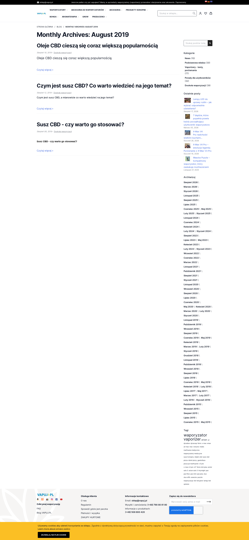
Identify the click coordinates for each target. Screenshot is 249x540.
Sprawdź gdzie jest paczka (94, 509)
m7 (195, 467)
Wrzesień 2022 (191, 253)
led (195, 481)
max (191, 447)
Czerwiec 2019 (191, 337)
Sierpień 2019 (190, 333)
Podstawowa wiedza (195, 62)
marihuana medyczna (191, 450)
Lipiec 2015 (189, 417)
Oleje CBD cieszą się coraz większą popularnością (97, 45)
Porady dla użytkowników (198, 78)
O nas (84, 500)
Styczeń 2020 (191, 315)
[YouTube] (61, 499)
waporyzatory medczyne (193, 453)
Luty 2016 (189, 400)
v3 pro (201, 464)
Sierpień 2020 (191, 293)
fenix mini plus (202, 467)
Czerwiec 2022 (191, 257)
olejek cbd (198, 457)
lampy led (207, 481)
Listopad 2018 (191, 360)
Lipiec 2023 (189, 240)
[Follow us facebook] (57, 499)
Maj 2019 (205, 337)
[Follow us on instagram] (52, 499)
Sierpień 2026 (191, 182)
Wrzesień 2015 (191, 408)
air (209, 440)
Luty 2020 (205, 311)
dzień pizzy (192, 460)
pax (207, 470)
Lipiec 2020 (190, 297)
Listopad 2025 (191, 195)
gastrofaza (201, 460)
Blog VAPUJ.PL (44, 512)
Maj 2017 (202, 391)
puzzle (200, 477)
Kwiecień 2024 (191, 226)
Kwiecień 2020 (203, 306)
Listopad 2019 (191, 320)
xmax (209, 443)
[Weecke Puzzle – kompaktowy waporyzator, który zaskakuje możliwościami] (187, 158)
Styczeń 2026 (191, 191)
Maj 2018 (205, 382)
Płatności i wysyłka (90, 513)
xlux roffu (187, 477)
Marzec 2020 (190, 311)
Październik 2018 (192, 364)
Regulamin (86, 504)
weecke (194, 477)
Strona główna (45, 27)
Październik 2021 (192, 271)
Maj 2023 (202, 240)
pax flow (187, 474)
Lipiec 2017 (189, 391)
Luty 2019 (204, 346)
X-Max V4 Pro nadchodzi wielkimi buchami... (195, 134)
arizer (204, 439)
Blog (59, 27)
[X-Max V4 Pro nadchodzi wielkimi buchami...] (187, 132)
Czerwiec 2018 (191, 382)
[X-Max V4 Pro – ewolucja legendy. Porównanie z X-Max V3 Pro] (187, 145)
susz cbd (206, 457)
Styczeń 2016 (203, 400)
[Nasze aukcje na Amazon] (38, 499)
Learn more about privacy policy (54, 528)
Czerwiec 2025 (191, 209)
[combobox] (177, 13)
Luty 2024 (189, 231)
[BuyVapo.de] (209, 2)
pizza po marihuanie (191, 464)
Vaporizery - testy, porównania (194, 69)
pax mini (193, 474)
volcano (196, 447)
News (187, 58)
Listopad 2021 (191, 266)
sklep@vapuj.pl (46, 2)
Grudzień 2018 (191, 355)
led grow (200, 481)
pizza (186, 460)
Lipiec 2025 (189, 204)
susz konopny (189, 457)
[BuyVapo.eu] (211, 2)
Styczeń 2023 (203, 249)
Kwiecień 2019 (191, 342)
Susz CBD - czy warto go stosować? (80, 124)
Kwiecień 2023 (191, 244)
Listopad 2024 (191, 218)
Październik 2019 (192, 324)
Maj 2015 (205, 422)
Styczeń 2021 (190, 280)
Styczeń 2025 (203, 213)
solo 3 (186, 470)
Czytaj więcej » (45, 69)
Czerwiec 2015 (191, 422)
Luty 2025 (189, 213)
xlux (205, 474)
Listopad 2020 (191, 284)
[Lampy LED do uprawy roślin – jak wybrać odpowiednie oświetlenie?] (187, 100)
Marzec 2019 (190, 346)
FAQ (39, 508)
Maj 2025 (206, 209)
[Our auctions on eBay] (47, 499)
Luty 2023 (189, 249)
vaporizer (192, 439)
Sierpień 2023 (191, 235)
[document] (124, 531)
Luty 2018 (206, 386)
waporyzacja (188, 481)
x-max (204, 443)
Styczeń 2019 (190, 351)
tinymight (201, 470)
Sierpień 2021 (190, 275)
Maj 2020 (188, 306)
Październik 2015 (192, 404)
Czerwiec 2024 (191, 222)
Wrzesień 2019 (191, 329)
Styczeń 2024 (204, 231)
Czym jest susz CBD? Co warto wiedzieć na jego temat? (104, 85)
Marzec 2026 (190, 186)
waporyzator (195, 435)
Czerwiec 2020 (191, 302)
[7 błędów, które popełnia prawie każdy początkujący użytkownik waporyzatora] (187, 116)
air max (186, 447)
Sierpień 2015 (190, 413)
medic (202, 447)
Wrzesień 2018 (191, 368)
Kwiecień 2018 (191, 386)
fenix (199, 443)
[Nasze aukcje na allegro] (42, 499)
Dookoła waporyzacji (62, 52)
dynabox (187, 443)
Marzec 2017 (190, 395)
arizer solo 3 (193, 470)
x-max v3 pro (188, 467)
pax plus (200, 474)
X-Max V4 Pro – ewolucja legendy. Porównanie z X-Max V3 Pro (197, 147)
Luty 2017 (204, 395)
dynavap (194, 443)
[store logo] (41, 13)
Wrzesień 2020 (191, 289)
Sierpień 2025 (191, 200)
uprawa (186, 484)
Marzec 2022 (190, 262)
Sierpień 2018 (190, 373)
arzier (210, 467)
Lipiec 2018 (189, 377)
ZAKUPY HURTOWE (91, 517)
